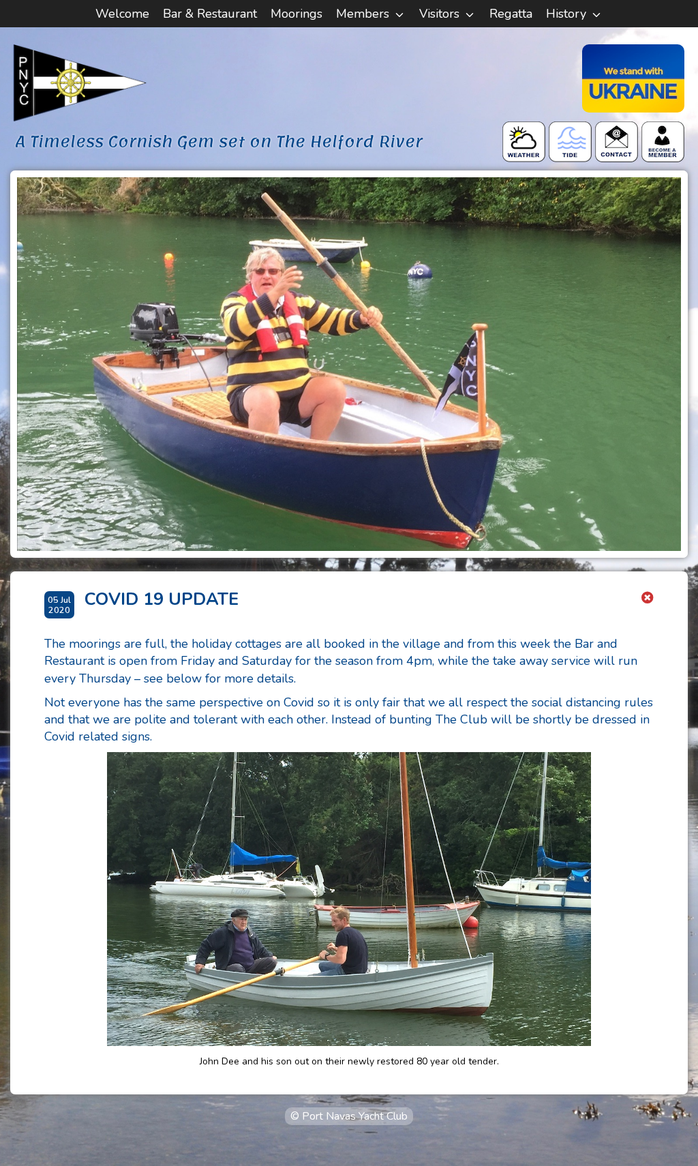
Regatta (510, 13)
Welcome (122, 13)
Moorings (296, 13)
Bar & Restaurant (210, 13)
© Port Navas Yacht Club (349, 1116)
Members (362, 13)
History (566, 13)
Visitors (439, 13)
